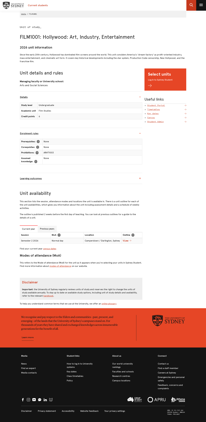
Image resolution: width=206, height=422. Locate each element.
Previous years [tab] (47, 228)
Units (23, 14)
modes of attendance (60, 266)
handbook (48, 295)
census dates (49, 248)
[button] (191, 5)
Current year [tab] (28, 229)
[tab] (81, 97)
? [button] (38, 141)
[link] (34, 363)
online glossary (109, 303)
